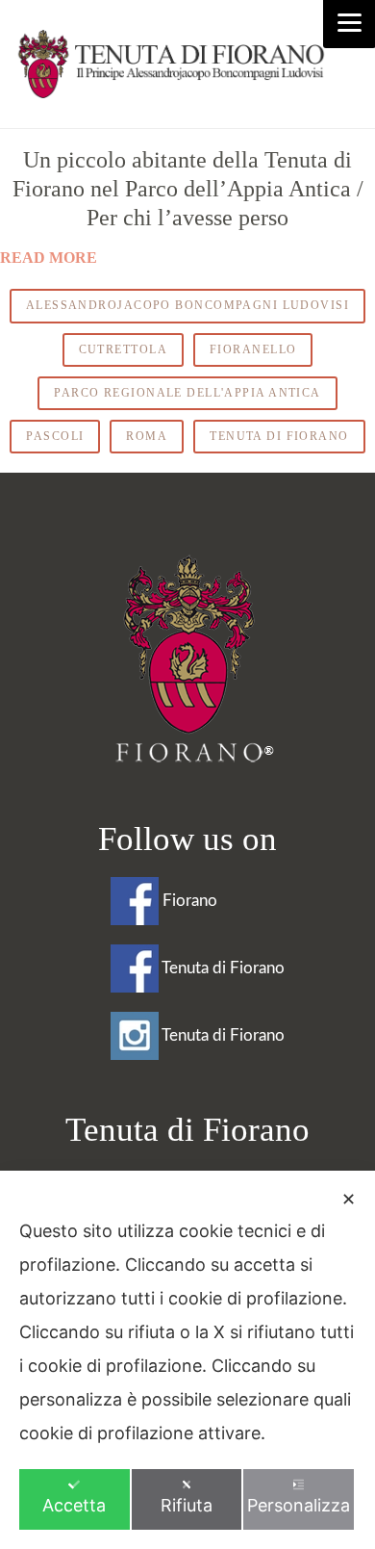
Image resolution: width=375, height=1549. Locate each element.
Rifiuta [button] (186, 1505)
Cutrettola (123, 349)
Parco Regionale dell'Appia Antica (187, 393)
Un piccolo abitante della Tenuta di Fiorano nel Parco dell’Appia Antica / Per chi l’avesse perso (187, 188)
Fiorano (188, 900)
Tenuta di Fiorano (279, 436)
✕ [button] (348, 1199)
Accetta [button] (74, 1505)
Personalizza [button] (298, 1505)
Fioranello (253, 349)
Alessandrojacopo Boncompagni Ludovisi (187, 305)
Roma (146, 436)
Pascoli (55, 436)
